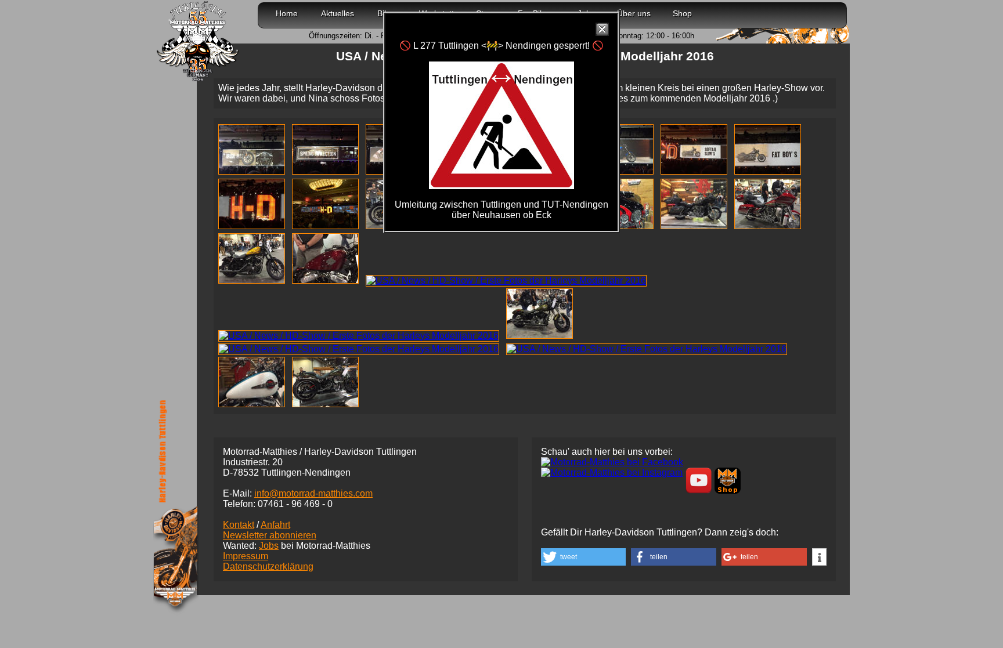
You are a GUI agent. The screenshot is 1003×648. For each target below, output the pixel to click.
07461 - (295, 504)
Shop (682, 13)
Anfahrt (275, 525)
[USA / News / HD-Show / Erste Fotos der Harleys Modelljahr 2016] (254, 171)
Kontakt (238, 525)
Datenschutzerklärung (268, 566)
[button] (583, 557)
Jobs (269, 546)
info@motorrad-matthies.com (313, 493)
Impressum (245, 556)
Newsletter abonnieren (269, 535)
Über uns (634, 13)
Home (287, 13)
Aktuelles (337, 13)
